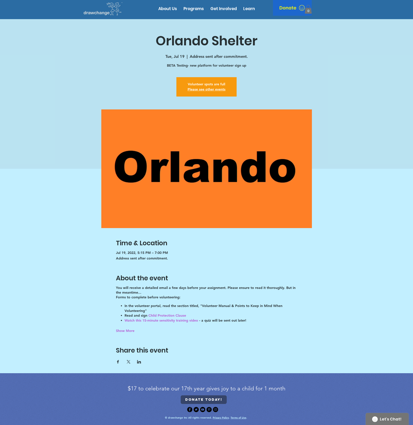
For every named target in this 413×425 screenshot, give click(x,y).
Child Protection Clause (167, 315)
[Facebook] (189, 409)
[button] (249, 9)
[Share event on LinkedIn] (139, 362)
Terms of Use (238, 417)
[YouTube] (202, 409)
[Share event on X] (128, 362)
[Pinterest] (209, 409)
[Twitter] (196, 409)
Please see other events (206, 89)
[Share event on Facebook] (118, 362)
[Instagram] (215, 409)
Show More (125, 331)
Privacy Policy (221, 417)
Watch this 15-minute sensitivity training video (161, 320)
